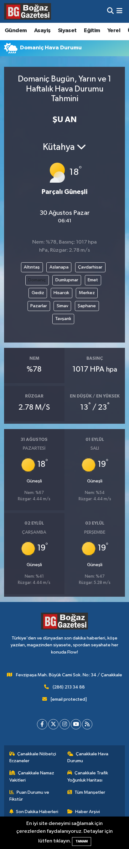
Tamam (81, 841)
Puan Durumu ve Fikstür (29, 796)
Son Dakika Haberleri (37, 811)
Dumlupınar (66, 280)
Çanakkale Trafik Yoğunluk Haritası (87, 776)
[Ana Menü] (119, 11)
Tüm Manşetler (90, 792)
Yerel (113, 30)
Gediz (38, 292)
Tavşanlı (63, 318)
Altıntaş (32, 267)
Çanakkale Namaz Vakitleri (31, 776)
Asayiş (42, 30)
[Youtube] (76, 724)
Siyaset (67, 30)
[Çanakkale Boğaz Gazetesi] (27, 11)
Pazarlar (38, 306)
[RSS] (87, 724)
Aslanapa (59, 267)
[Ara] (110, 11)
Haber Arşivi (87, 811)
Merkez (87, 292)
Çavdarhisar (90, 267)
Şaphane (87, 306)
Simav (62, 306)
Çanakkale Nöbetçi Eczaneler (32, 757)
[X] (53, 724)
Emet (93, 280)
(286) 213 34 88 (69, 687)
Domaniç (37, 280)
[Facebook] (42, 724)
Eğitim (92, 30)
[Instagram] (64, 724)
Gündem (16, 30)
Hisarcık (61, 292)
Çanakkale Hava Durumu (88, 757)
